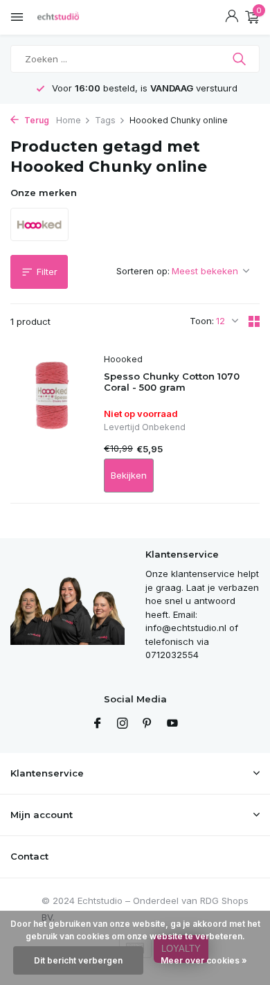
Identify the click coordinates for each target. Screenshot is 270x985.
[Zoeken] (240, 59)
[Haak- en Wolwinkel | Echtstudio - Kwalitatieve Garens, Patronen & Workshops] (72, 17)
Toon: (202, 320)
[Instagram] (122, 724)
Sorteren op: (143, 270)
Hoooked (123, 359)
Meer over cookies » (204, 960)
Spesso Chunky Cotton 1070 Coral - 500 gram (172, 382)
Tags (105, 120)
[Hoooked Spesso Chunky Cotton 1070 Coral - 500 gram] (51, 423)
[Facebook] (97, 724)
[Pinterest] (147, 724)
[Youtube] (172, 724)
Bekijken (129, 475)
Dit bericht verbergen (78, 960)
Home (68, 120)
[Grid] (254, 321)
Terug (35, 120)
